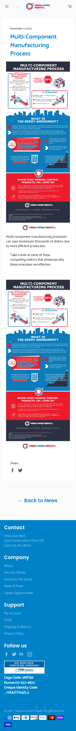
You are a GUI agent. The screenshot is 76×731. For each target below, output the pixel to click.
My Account (12, 613)
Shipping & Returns (17, 627)
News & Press (13, 586)
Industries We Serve (18, 579)
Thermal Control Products (28, 711)
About (8, 566)
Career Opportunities (18, 593)
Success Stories (15, 572)
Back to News (40, 500)
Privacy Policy (14, 633)
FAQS (8, 620)
